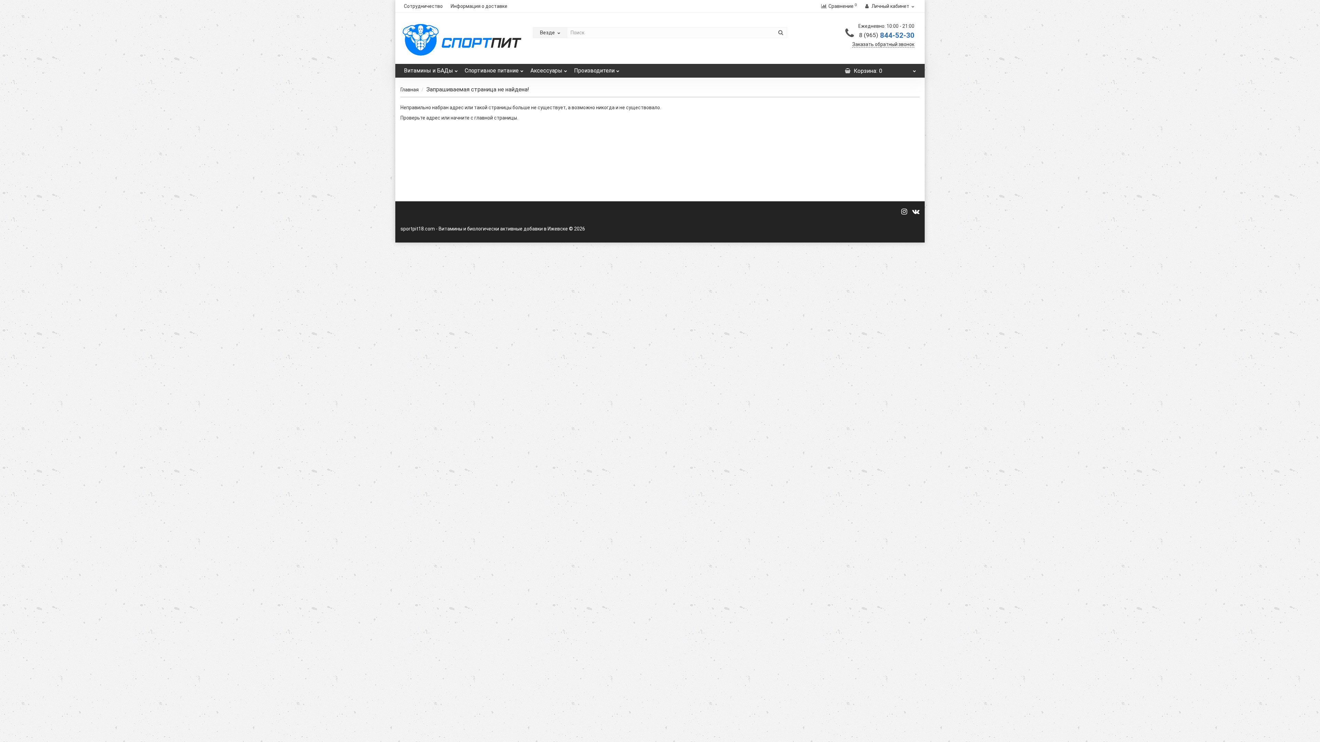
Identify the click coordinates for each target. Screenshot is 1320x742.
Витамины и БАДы (428, 70)
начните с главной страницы (484, 118)
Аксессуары (546, 70)
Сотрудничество (423, 6)
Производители (594, 70)
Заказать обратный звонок (883, 44)
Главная (409, 89)
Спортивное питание (492, 70)
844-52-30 (886, 35)
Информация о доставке (479, 6)
